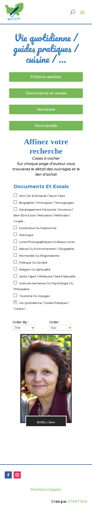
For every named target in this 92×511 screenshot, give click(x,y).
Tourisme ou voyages (34, 296)
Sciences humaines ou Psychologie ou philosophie (43, 286)
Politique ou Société (33, 262)
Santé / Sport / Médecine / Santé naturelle (47, 276)
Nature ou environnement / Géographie (46, 248)
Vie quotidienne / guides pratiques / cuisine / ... (41, 305)
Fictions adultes (46, 77)
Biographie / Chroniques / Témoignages (46, 202)
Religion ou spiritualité (34, 269)
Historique (26, 235)
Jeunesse (46, 109)
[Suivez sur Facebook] (8, 474)
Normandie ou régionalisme (39, 255)
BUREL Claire (46, 422)
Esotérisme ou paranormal (37, 228)
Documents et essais (46, 93)
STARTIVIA (77, 501)
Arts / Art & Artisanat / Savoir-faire (42, 195)
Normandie (46, 125)
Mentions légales (45, 489)
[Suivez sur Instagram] (17, 474)
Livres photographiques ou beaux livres (47, 242)
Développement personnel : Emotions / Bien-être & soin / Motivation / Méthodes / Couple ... (43, 215)
